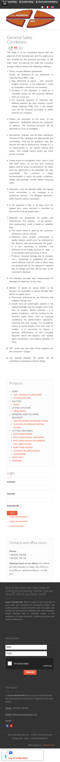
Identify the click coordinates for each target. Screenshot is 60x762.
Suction (16, 405)
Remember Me (13, 506)
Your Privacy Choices (25, 752)
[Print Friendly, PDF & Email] (15, 47)
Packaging (17, 461)
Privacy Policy (11, 2)
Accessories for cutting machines (26, 451)
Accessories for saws (22, 398)
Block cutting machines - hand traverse (28, 437)
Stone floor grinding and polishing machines (30, 421)
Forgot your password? (18, 517)
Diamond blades (19, 454)
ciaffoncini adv (48, 745)
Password (11, 494)
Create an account (16, 526)
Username (11, 482)
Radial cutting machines (23, 448)
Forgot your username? (18, 522)
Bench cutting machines (22, 434)
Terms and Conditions (47, 2)
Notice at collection (16, 758)
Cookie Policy (27, 2)
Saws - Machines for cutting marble (27, 395)
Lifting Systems (19, 411)
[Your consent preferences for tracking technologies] (6, 756)
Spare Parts (18, 458)
